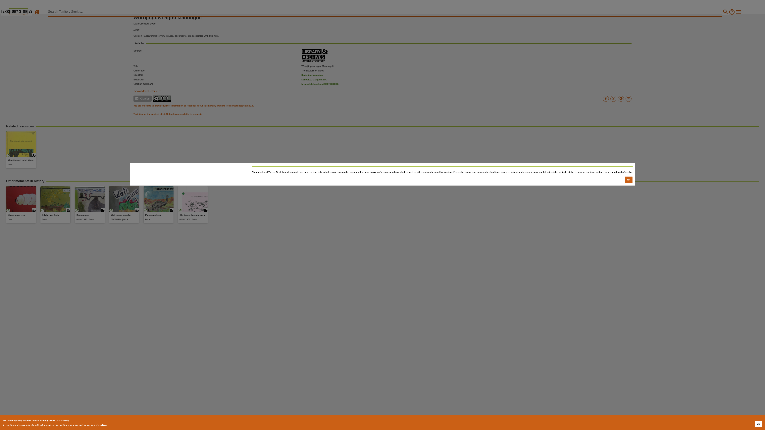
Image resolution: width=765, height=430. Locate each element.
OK (629, 180)
